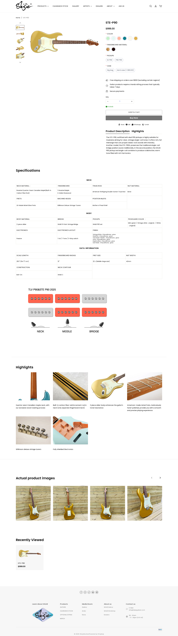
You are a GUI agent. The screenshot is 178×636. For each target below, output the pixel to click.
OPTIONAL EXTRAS (66, 615)
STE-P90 (26, 18)
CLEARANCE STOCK (60, 6)
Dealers (106, 615)
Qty (107, 97)
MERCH (62, 619)
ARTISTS (86, 6)
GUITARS (63, 607)
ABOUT (109, 6)
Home (18, 18)
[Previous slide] (20, 23)
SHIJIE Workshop (109, 611)
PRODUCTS (41, 6)
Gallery (84, 607)
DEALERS (99, 6)
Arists (84, 611)
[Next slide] (20, 62)
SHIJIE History (108, 607)
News (84, 615)
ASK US (121, 6)
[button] (150, 6)
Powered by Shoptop (96, 634)
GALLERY (75, 6)
